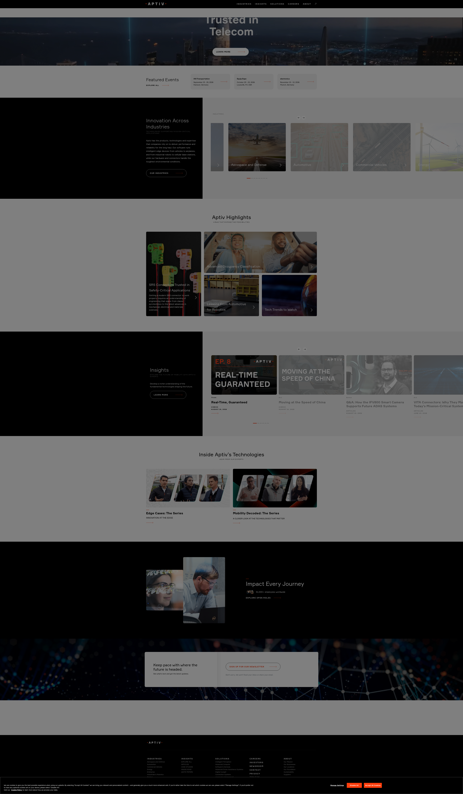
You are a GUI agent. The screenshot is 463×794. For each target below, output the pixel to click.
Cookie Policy (16, 790)
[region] (231, 785)
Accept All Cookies (373, 785)
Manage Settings (337, 785)
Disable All (354, 785)
